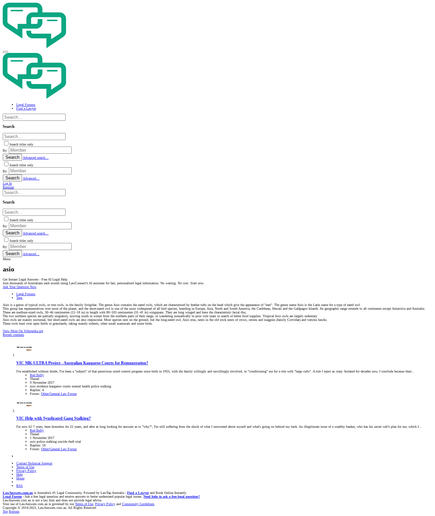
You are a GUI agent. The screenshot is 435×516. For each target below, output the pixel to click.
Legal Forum (12, 496)
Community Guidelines (138, 504)
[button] (5, 52)
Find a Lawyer (138, 493)
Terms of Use (25, 467)
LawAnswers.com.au (18, 493)
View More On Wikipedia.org (23, 331)
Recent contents (13, 335)
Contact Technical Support (34, 463)
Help (19, 474)
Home (20, 478)
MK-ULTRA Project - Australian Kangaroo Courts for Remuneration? (82, 363)
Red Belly (37, 375)
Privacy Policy (26, 471)
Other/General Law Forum (59, 394)
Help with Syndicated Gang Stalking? (53, 418)
